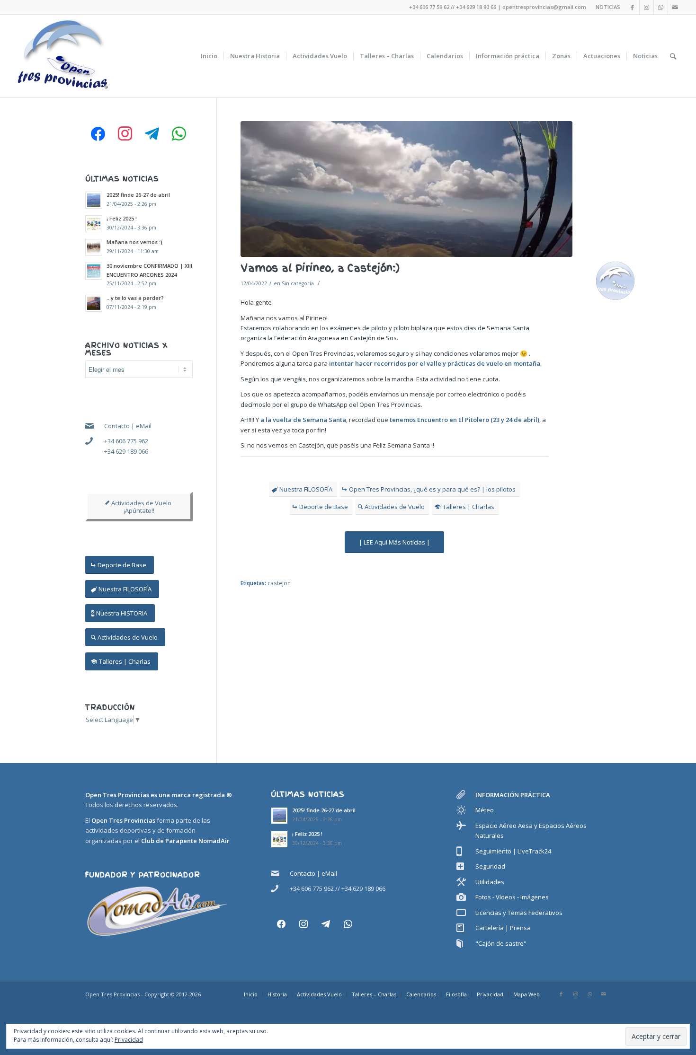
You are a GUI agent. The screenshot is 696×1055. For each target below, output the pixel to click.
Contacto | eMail (128, 426)
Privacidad (129, 1040)
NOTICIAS (608, 6)
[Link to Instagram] (646, 7)
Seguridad (490, 866)
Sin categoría (298, 283)
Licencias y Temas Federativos (518, 912)
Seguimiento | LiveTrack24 (513, 851)
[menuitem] (209, 56)
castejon (279, 583)
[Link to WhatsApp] (661, 7)
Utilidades (489, 882)
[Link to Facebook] (632, 7)
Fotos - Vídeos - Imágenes (512, 897)
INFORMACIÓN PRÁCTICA (512, 795)
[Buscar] (673, 56)
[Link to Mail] (675, 7)
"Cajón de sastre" (500, 943)
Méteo (484, 810)
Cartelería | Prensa (503, 927)
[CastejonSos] (407, 189)
